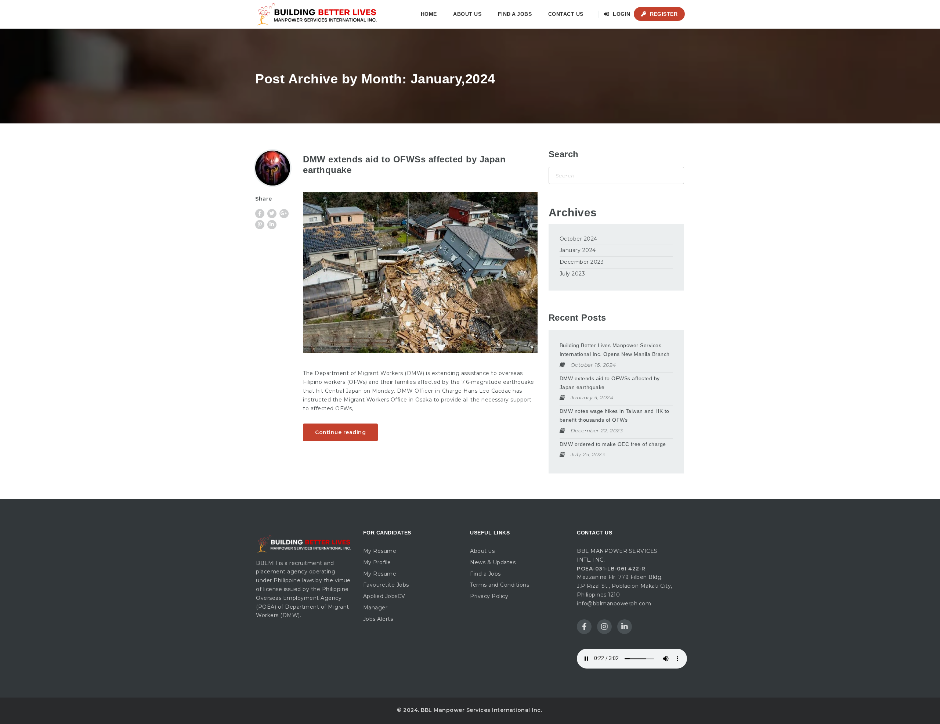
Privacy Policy (489, 596)
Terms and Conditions (499, 584)
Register (663, 14)
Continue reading (340, 432)
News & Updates (493, 562)
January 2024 (578, 250)
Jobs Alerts (378, 619)
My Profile (377, 562)
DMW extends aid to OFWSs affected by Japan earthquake (610, 382)
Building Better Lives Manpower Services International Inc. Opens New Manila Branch (615, 349)
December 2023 (582, 262)
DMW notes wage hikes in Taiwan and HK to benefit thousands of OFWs (614, 415)
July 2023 (572, 273)
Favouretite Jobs (386, 584)
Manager (375, 607)
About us (467, 14)
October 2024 (578, 238)
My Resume (380, 551)
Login (620, 14)
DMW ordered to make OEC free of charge (613, 444)
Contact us (565, 14)
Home (429, 14)
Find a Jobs (515, 14)
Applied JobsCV (384, 596)
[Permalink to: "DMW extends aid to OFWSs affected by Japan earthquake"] (420, 272)
